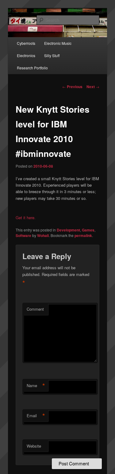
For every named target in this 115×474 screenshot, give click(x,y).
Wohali (43, 235)
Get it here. (26, 217)
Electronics (26, 55)
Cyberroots (26, 43)
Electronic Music (57, 43)
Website (34, 446)
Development (68, 230)
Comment (35, 309)
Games (88, 230)
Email (36, 416)
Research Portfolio (32, 67)
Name (36, 385)
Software (23, 235)
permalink (83, 235)
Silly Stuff (51, 55)
